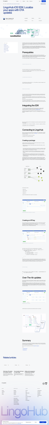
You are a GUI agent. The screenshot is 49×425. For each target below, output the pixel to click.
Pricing (27, 1)
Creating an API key (6, 49)
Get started (43, 1)
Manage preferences (28, 422)
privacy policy (19, 423)
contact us (37, 345)
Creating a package (6, 48)
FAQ (37, 396)
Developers (15, 391)
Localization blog (39, 390)
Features (3, 390)
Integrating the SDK (6, 45)
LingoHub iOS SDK (38, 109)
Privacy (26, 395)
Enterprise (15, 394)
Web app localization (16, 399)
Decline (36, 422)
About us (27, 390)
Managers (15, 390)
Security (3, 394)
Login (39, 1)
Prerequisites (5, 44)
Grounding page (27, 400)
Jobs (26, 391)
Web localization (16, 398)
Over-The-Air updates (6, 50)
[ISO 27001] (46, 384)
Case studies (38, 391)
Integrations (3, 391)
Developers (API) (39, 395)
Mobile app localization (16, 400)
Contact (26, 397)
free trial (34, 345)
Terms (26, 394)
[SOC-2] (43, 384)
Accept (43, 422)
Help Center (35, 133)
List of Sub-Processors (28, 396)
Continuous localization (16, 404)
